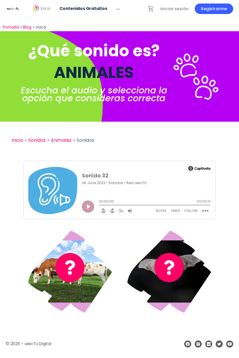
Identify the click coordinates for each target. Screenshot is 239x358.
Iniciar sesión (174, 9)
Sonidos (37, 140)
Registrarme (214, 9)
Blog (27, 27)
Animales (61, 140)
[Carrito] (150, 9)
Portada (11, 27)
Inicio (17, 140)
